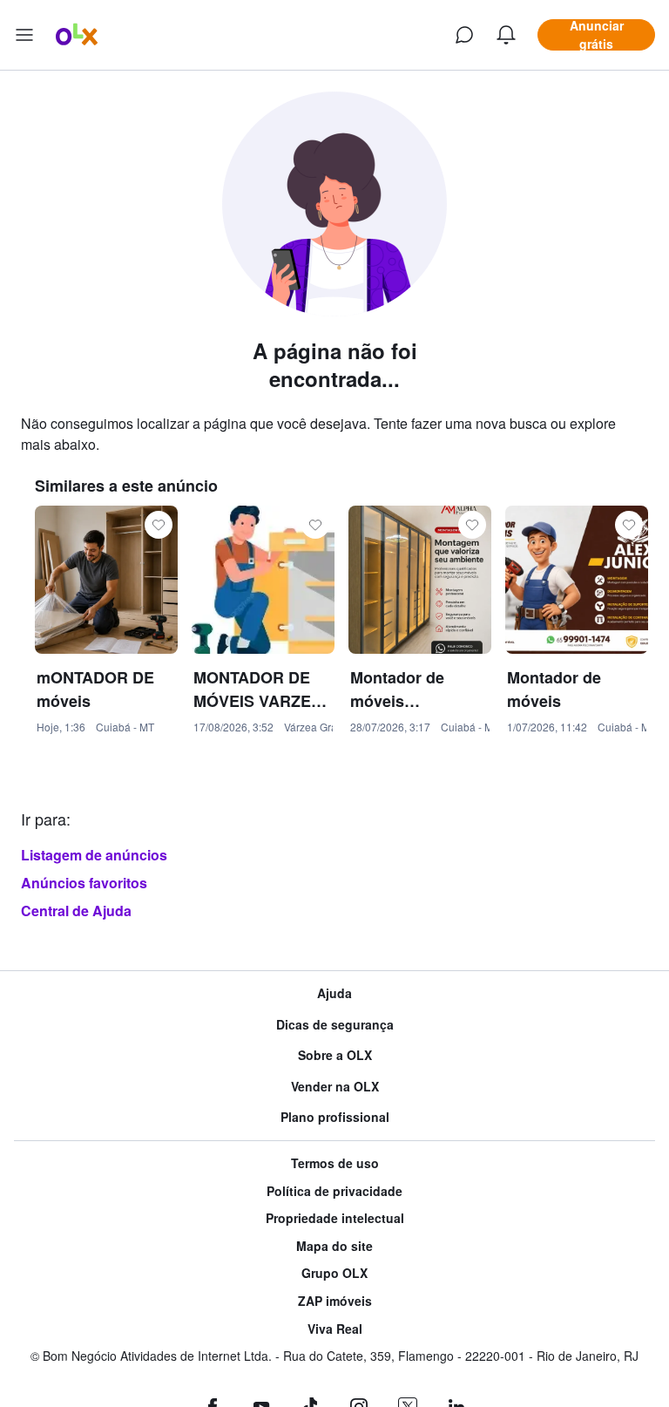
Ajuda (334, 993)
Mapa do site (334, 1246)
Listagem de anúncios (94, 855)
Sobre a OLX (335, 1055)
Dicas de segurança (335, 1024)
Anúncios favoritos (84, 883)
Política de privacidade (334, 1191)
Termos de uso (335, 1163)
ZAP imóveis (335, 1301)
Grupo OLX (334, 1273)
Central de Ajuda (76, 911)
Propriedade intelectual (335, 1218)
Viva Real (334, 1329)
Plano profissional (334, 1117)
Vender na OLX (335, 1086)
